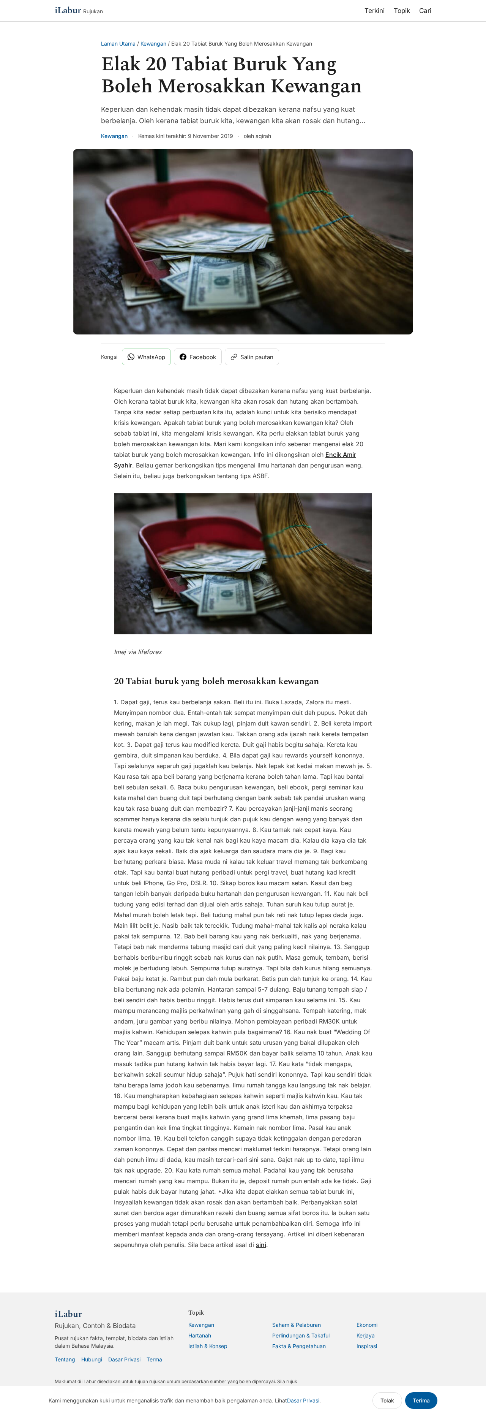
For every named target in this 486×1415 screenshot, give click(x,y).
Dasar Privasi (124, 1359)
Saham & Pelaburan (296, 1325)
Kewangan (153, 43)
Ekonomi (367, 1325)
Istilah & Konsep (207, 1346)
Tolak (387, 1400)
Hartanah (199, 1335)
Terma (154, 1359)
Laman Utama (118, 43)
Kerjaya (366, 1335)
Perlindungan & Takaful (301, 1335)
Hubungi (91, 1359)
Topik (402, 10)
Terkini (374, 10)
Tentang (65, 1359)
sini (261, 1245)
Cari (425, 10)
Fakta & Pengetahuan (299, 1346)
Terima (421, 1400)
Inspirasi (367, 1346)
